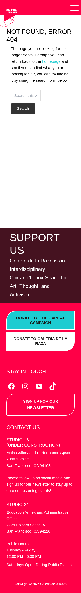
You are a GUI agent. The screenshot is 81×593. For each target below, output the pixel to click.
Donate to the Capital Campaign (40, 320)
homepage (51, 61)
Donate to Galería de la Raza (40, 341)
